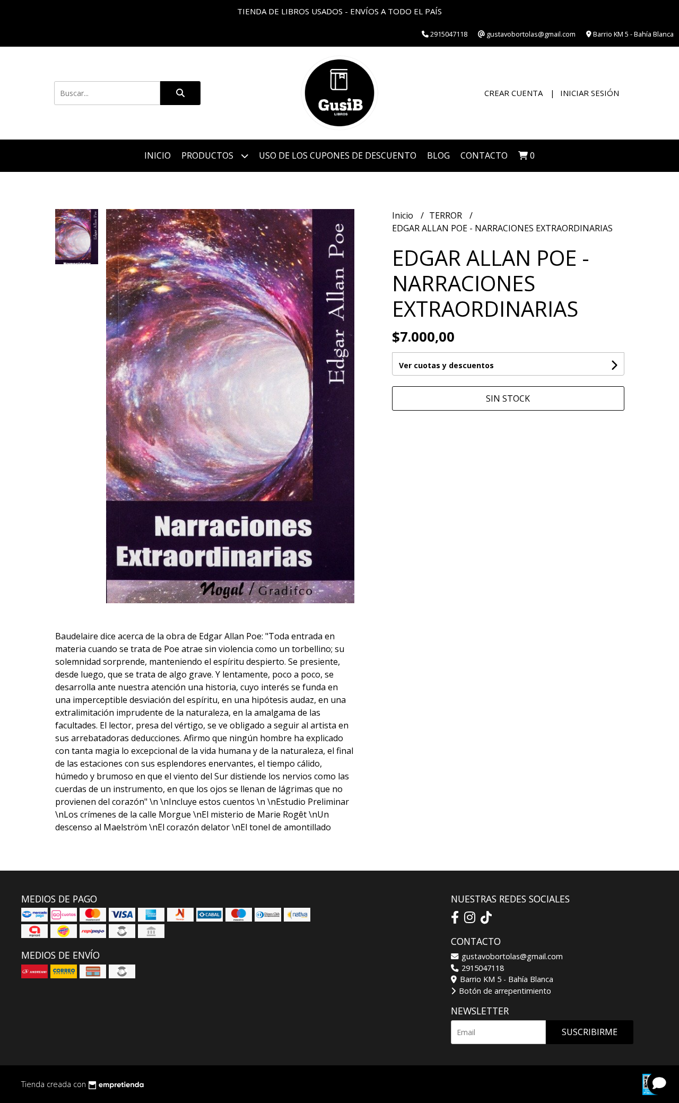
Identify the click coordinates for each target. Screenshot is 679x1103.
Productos (208, 155)
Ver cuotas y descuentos (446, 365)
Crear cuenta (513, 93)
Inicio (157, 155)
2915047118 (481, 968)
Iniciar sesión (589, 93)
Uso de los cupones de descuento (337, 155)
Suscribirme (589, 1032)
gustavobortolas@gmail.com (511, 956)
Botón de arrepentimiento (504, 991)
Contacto (484, 155)
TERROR (446, 215)
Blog (438, 155)
